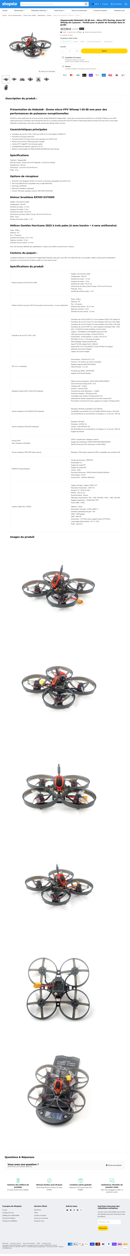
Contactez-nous (119, 11)
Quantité (63, 47)
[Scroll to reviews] (94, 27)
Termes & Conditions (8, 1218)
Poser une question (115, 1165)
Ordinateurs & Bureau (39, 11)
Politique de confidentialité (10, 1215)
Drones (49, 15)
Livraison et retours (100, 11)
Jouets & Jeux (59, 11)
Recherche (37, 1210)
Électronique (18, 11)
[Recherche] (86, 4)
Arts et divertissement (14, 15)
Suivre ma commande (79, 11)
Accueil (4, 11)
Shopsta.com (8, 1248)
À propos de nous (8, 1213)
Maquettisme (41, 15)
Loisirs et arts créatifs (29, 15)
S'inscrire (103, 1228)
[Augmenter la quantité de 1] (77, 50)
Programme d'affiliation (9, 1221)
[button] (100, 4)
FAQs (36, 1213)
